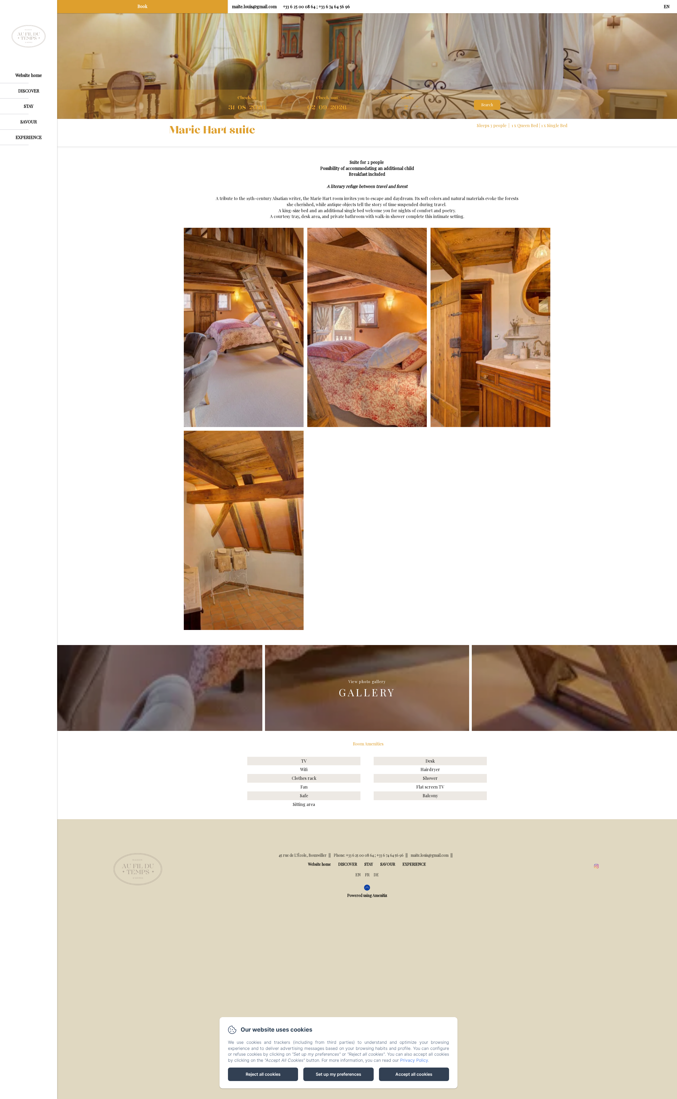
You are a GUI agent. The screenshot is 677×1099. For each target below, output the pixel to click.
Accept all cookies (413, 1074)
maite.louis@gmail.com (254, 6)
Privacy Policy (414, 1060)
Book (142, 6)
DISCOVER (28, 91)
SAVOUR (28, 121)
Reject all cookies (263, 1074)
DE (376, 874)
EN (358, 874)
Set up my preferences (338, 1074)
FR (367, 874)
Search (487, 104)
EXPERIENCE (29, 137)
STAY (28, 106)
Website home (28, 75)
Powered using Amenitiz (367, 895)
